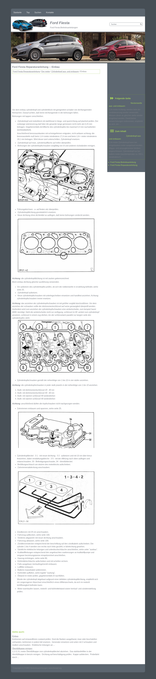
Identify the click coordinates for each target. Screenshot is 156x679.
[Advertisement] (56, 91)
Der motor (45, 71)
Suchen (37, 12)
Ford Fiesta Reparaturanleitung (26, 71)
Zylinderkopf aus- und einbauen (65, 71)
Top (28, 12)
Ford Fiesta (60, 23)
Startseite (17, 12)
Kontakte (50, 12)
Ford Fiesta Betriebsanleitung (123, 162)
